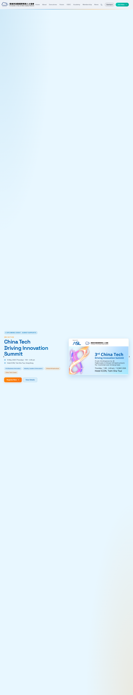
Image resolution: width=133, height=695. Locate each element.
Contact (110, 5)
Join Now (121, 5)
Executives (53, 4)
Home (37, 4)
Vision (61, 4)
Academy (76, 4)
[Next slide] (129, 357)
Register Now (12, 380)
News (96, 4)
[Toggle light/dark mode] (101, 4)
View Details (30, 380)
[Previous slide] (4, 357)
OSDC (69, 4)
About (44, 4)
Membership (87, 4)
